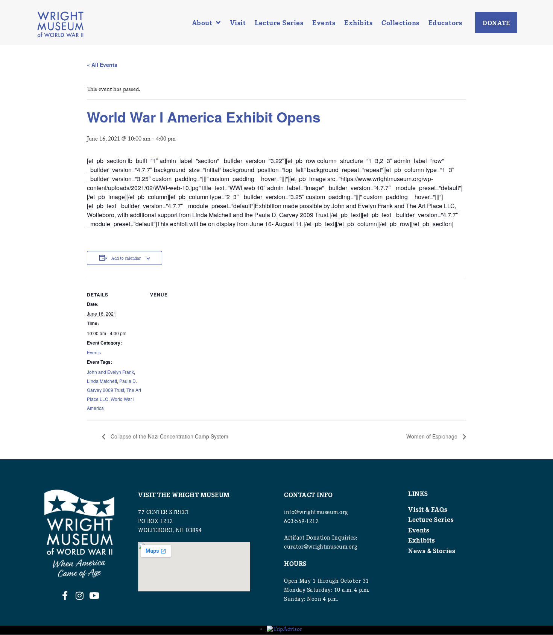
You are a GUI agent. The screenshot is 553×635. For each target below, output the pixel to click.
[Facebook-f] (64, 595)
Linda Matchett (102, 381)
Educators (445, 22)
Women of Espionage (432, 436)
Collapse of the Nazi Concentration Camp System (168, 436)
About (202, 22)
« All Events (102, 64)
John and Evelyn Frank (110, 372)
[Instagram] (79, 595)
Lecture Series (279, 22)
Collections (400, 22)
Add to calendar (126, 258)
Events (323, 22)
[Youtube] (94, 595)
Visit (238, 22)
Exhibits (358, 22)
